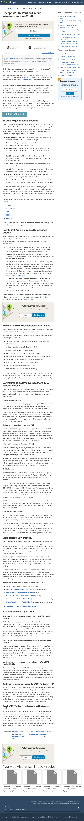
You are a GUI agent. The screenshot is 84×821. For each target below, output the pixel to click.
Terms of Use (39, 38)
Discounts (67, 2)
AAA (7, 212)
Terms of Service (64, 817)
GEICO (8, 215)
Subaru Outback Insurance (68, 54)
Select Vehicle (32, 2)
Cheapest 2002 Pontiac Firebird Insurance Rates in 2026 (18, 735)
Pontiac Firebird (40, 9)
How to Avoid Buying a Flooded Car (18, 602)
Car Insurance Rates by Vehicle (17, 9)
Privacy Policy (53, 817)
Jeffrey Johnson (21, 47)
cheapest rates (27, 79)
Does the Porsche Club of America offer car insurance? (69, 42)
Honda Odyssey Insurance (68, 70)
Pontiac (31, 9)
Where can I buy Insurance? (15, 589)
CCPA (80, 817)
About (6, 809)
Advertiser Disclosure (48, 52)
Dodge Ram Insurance (66, 75)
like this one (17, 249)
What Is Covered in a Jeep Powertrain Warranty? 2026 (68, 26)
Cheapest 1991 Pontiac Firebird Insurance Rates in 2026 (52, 789)
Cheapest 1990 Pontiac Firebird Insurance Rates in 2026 (12, 789)
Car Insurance (57, 2)
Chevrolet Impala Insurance (68, 65)
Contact (45, 817)
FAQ (50, 2)
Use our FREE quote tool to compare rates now (18, 606)
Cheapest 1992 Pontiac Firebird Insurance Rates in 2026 (32, 789)
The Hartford (10, 209)
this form (15, 378)
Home (4, 9)
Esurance (9, 206)
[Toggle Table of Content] (14, 114)
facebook (78, 808)
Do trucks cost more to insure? (69, 34)
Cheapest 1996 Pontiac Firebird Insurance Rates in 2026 (38, 734)
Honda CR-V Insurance (67, 56)
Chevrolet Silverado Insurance (69, 67)
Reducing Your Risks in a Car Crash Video (20, 596)
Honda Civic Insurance (67, 59)
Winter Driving (11, 586)
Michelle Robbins (44, 47)
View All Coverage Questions (69, 46)
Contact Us (12, 809)
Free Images (74, 817)
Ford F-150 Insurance (66, 73)
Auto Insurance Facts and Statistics (18, 599)
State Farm (9, 218)
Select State (42, 2)
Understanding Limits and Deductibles (19, 592)
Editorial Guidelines (9, 58)
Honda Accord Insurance (67, 62)
